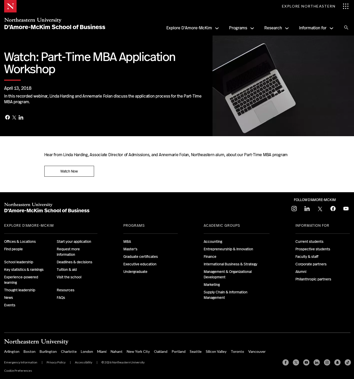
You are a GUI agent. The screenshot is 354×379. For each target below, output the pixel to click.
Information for (313, 28)
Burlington (48, 351)
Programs (238, 28)
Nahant (117, 351)
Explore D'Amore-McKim (189, 28)
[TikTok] (348, 362)
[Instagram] (327, 362)
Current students (309, 241)
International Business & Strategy (230, 264)
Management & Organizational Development (228, 274)
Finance (210, 256)
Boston (30, 351)
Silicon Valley (216, 351)
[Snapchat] (337, 362)
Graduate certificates (140, 256)
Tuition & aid (67, 269)
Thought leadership (19, 290)
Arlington (11, 351)
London (87, 351)
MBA (127, 241)
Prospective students (312, 249)
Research (273, 28)
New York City (138, 351)
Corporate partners (311, 264)
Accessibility (83, 362)
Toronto (237, 351)
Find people (13, 249)
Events (9, 305)
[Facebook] (7, 118)
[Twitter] (14, 118)
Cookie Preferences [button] (18, 371)
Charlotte (69, 351)
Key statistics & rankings (24, 269)
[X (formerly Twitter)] (296, 362)
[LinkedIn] (21, 118)
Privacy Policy (56, 362)
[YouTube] (306, 362)
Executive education (140, 264)
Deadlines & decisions (74, 262)
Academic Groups (222, 225)
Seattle (196, 351)
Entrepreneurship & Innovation (228, 249)
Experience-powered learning (21, 279)
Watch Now (69, 171)
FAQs (61, 297)
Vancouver (257, 351)
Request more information (68, 251)
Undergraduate (135, 271)
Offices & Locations (20, 241)
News (8, 297)
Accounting (213, 241)
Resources (65, 290)
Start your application (74, 241)
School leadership (18, 262)
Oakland (160, 351)
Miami (102, 351)
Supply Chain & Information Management (225, 295)
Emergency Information (20, 362)
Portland (179, 351)
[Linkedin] (317, 362)
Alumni (300, 271)
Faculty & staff (306, 256)
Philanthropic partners (313, 279)
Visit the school (69, 277)
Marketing (212, 284)
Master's (130, 249)
